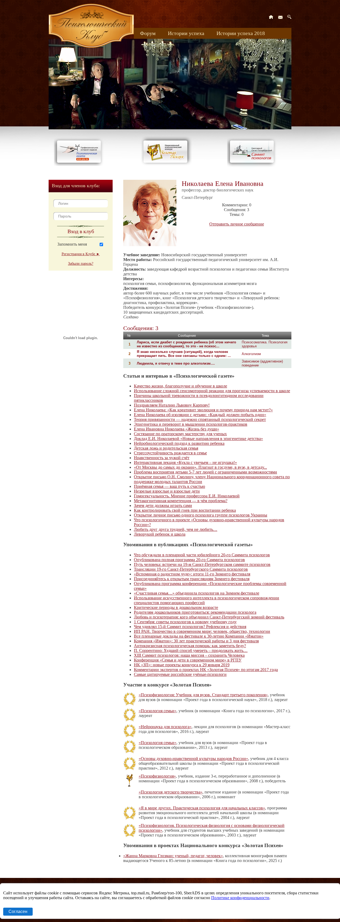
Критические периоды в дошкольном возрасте (176, 607)
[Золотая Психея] (166, 164)
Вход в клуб (80, 231)
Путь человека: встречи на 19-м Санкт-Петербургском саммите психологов (202, 564)
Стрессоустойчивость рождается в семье (170, 453)
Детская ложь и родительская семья (166, 448)
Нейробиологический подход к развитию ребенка (179, 443)
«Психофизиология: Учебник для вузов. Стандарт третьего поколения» (203, 695)
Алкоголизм (251, 354)
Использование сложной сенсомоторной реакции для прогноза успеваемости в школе (212, 391)
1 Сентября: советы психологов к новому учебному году (185, 622)
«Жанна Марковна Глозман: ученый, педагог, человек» (173, 855)
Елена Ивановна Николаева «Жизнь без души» (176, 429)
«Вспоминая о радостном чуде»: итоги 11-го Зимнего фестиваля (192, 574)
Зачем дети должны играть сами (163, 505)
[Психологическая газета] (80, 164)
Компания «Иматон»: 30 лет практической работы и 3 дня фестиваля (196, 641)
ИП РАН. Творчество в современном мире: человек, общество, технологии (202, 631)
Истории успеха (186, 33)
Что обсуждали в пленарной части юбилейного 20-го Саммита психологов (202, 555)
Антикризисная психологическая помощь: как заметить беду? (190, 645)
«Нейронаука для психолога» (165, 726)
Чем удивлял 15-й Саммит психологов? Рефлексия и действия (190, 626)
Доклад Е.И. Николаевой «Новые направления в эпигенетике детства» (198, 438)
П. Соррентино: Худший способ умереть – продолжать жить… (191, 650)
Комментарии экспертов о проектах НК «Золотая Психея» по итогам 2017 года (206, 669)
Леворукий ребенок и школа (159, 534)
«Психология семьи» (157, 710)
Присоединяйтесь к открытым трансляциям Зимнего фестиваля (191, 579)
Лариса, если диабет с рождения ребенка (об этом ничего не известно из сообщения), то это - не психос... (186, 344)
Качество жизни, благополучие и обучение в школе (180, 386)
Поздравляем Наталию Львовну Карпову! (172, 405)
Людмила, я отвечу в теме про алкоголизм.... (176, 363)
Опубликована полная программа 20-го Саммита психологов (189, 559)
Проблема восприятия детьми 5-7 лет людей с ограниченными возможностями (205, 472)
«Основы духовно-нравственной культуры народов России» (193, 758)
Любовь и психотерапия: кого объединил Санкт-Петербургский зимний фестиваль (209, 617)
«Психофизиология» (157, 776)
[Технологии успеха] (253, 167)
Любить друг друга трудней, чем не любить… (175, 529)
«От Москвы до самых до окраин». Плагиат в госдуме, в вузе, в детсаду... (200, 467)
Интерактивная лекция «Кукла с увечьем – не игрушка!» (185, 462)
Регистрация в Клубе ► (81, 254)
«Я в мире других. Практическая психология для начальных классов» (202, 808)
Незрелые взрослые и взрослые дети (167, 491)
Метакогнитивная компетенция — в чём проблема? (180, 500)
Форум (148, 33)
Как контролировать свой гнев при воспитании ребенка (185, 510)
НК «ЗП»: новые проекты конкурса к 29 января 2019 (182, 665)
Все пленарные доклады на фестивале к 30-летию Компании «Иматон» (199, 636)
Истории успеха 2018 (240, 33)
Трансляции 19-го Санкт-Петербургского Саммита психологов (191, 569)
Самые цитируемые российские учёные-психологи (180, 674)
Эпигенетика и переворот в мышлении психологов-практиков (190, 424)
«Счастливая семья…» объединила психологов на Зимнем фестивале (196, 593)
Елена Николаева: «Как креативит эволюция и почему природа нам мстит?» (203, 410)
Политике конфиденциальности (240, 897)
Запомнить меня (72, 244)
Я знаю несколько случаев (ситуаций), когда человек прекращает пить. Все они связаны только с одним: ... (184, 354)
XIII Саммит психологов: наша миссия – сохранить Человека (189, 655)
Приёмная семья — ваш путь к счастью (169, 486)
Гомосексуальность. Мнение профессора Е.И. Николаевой (187, 496)
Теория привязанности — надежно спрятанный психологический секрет (200, 419)
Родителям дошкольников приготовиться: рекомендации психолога (195, 612)
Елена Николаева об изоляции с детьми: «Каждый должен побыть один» (200, 414)
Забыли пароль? (80, 264)
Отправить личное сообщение (236, 224)
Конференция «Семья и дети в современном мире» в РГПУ (187, 660)
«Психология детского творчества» (170, 792)
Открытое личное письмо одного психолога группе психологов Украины (200, 515)
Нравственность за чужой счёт (161, 457)
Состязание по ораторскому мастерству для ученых (180, 434)
